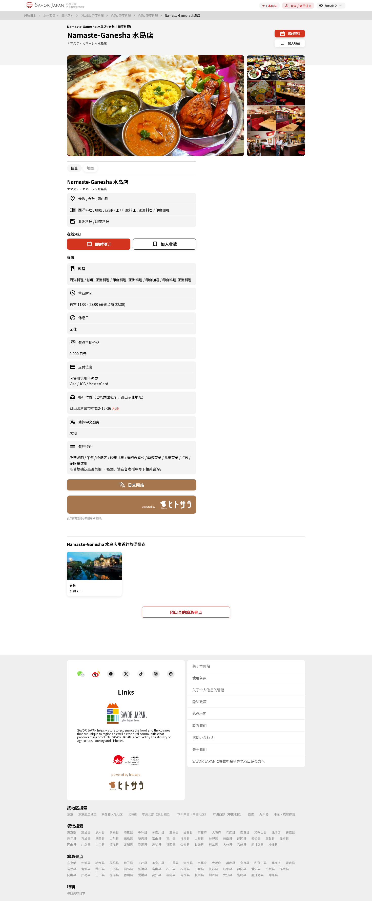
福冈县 (170, 844)
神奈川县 (158, 832)
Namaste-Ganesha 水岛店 (110, 35)
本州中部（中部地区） (192, 814)
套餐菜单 (154, 457)
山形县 (114, 838)
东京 (70, 814)
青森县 (290, 832)
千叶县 (142, 832)
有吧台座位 (136, 457)
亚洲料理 (112, 209)
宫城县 (85, 838)
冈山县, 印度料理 (93, 15)
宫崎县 (241, 844)
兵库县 (230, 832)
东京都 (71, 832)
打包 (185, 457)
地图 (90, 167)
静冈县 (241, 838)
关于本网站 (269, 6)
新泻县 (142, 838)
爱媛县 (142, 844)
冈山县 (102, 198)
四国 (251, 814)
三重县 (173, 832)
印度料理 (129, 209)
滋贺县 (188, 832)
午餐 (90, 457)
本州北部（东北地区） (157, 814)
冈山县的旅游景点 (186, 612)
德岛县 (114, 844)
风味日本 (30, 15)
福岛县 (128, 838)
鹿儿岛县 (257, 844)
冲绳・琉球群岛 (284, 814)
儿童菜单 (171, 457)
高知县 (156, 844)
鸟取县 (270, 838)
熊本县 (213, 844)
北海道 (132, 814)
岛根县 (284, 838)
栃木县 (100, 832)
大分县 (227, 844)
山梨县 (199, 838)
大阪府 (216, 832)
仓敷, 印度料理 (121, 15)
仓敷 (82, 198)
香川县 (128, 844)
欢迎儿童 (117, 457)
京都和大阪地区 (112, 814)
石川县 (170, 838)
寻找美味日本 (76, 893)
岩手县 (71, 838)
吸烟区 (102, 457)
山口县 (100, 844)
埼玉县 (128, 832)
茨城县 (85, 832)
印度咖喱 (162, 209)
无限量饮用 (78, 463)
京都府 (202, 832)
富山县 (156, 838)
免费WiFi (77, 457)
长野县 (213, 838)
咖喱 (99, 209)
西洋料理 (85, 209)
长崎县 (199, 844)
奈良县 (244, 832)
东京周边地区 (87, 814)
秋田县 (100, 838)
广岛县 (85, 844)
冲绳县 (273, 844)
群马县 (114, 832)
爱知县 (255, 838)
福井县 (185, 838)
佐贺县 (185, 844)
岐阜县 (227, 838)
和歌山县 (260, 832)
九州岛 (263, 814)
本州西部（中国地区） (58, 15)
